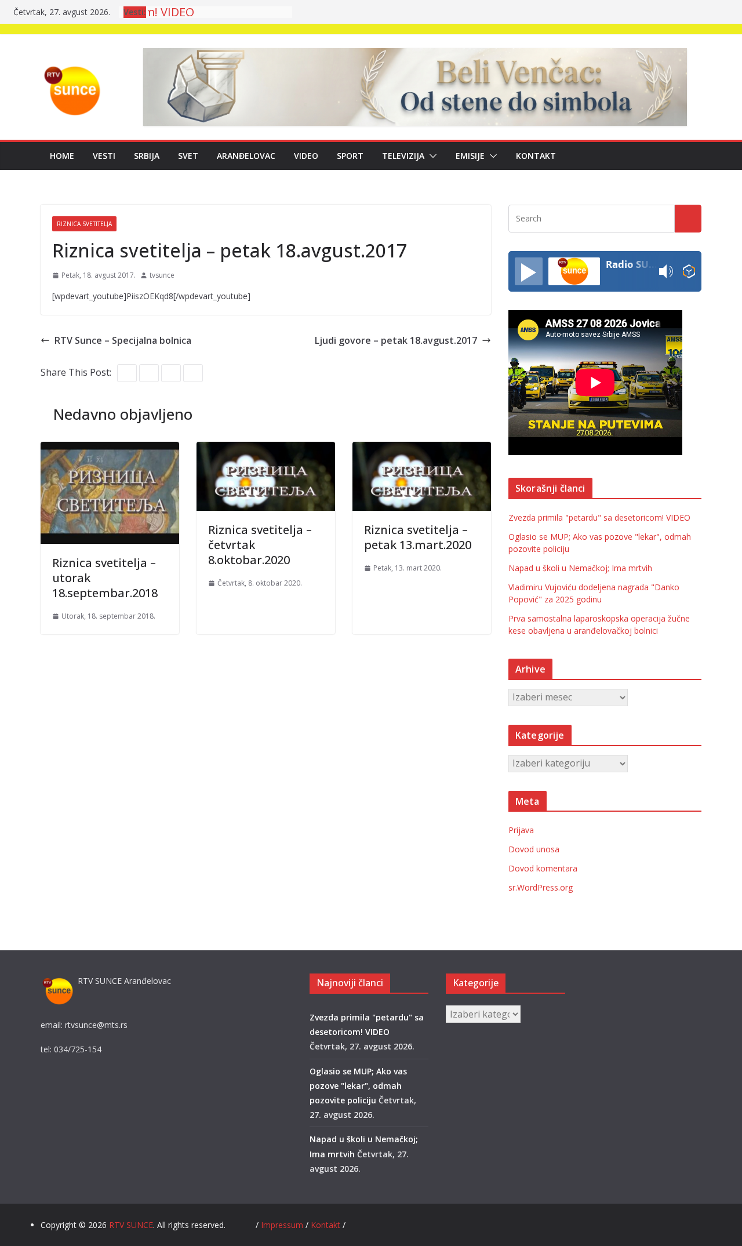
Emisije (470, 155)
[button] (430, 156)
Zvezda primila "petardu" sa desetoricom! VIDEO (599, 517)
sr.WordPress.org (540, 887)
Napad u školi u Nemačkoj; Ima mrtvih (580, 567)
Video (306, 155)
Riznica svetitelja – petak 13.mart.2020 (417, 537)
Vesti (104, 155)
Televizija (403, 155)
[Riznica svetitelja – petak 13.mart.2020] (421, 450)
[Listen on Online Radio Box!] (689, 271)
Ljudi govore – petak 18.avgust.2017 (396, 340)
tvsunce (162, 275)
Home (62, 155)
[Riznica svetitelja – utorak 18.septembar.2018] (110, 450)
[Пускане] (529, 271)
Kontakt (536, 155)
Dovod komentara (542, 868)
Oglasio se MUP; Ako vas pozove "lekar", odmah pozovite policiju (358, 1086)
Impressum (283, 1224)
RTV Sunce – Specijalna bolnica (122, 340)
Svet (188, 155)
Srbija (146, 155)
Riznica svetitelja (84, 224)
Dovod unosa (533, 849)
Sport (350, 155)
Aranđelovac (246, 155)
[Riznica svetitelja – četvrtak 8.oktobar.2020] (266, 450)
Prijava (521, 829)
